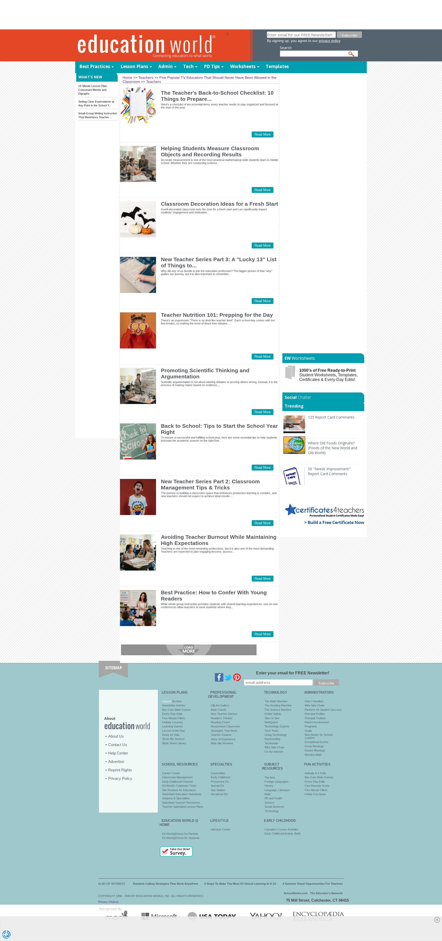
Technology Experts (276, 726)
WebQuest (271, 722)
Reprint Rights (120, 770)
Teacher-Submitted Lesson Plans (182, 806)
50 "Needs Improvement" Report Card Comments (329, 471)
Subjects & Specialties (176, 798)
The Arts (269, 777)
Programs (311, 726)
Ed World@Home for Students (181, 837)
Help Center (118, 753)
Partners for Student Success (323, 709)
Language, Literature (277, 790)
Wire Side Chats (274, 747)
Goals (308, 730)
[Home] (150, 45)
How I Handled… (315, 701)
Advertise (116, 761)
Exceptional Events (316, 741)
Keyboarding (272, 738)
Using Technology (275, 734)
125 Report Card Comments (331, 417)
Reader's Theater (222, 718)
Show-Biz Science (173, 738)
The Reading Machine (278, 705)
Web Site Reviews (222, 743)
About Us (116, 736)
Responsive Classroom (225, 726)
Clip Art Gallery (220, 705)
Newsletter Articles (173, 705)
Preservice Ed (219, 781)
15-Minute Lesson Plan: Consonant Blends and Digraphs (92, 89)
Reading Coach (220, 722)
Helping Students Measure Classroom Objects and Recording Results (210, 151)
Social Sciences (274, 806)
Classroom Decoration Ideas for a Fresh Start (219, 204)
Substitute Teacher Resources (181, 802)
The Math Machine (276, 701)
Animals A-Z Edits (315, 773)
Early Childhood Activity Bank (282, 833)
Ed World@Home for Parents (180, 833)
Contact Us (117, 744)
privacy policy (329, 41)
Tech (188, 66)
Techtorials (271, 743)
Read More (263, 134)
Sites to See (271, 718)
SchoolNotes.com (296, 893)
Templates (277, 66)
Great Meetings (314, 746)
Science (269, 802)
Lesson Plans (134, 66)
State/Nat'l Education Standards (181, 794)
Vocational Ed (219, 794)
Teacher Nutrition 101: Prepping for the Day (217, 315)
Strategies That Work (224, 730)
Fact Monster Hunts (317, 785)
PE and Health (273, 798)
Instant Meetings (315, 750)
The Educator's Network (326, 893)
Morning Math (313, 754)
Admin (165, 66)
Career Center (171, 773)
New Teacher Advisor (224, 713)
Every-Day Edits (172, 713)
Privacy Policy (120, 778)
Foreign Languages (276, 781)
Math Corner (218, 709)
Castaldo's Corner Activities (281, 829)
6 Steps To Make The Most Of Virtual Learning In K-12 (240, 883)
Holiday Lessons (172, 722)
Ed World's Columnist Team (179, 785)
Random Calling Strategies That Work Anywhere (165, 883)
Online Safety (272, 713)
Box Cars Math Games (176, 709)
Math (267, 794)
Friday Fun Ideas (315, 794)
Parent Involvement (317, 722)
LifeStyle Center (220, 829)
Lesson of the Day (173, 730)
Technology (271, 811)
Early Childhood (220, 777)
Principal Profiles (315, 713)
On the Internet (273, 751)
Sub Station (218, 790)
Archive (176, 701)
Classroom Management (177, 777)
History (268, 785)
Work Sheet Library (174, 743)
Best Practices (94, 66)
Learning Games (172, 726)
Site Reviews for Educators (179, 790)
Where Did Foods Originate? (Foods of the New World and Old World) (332, 448)
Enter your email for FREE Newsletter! (292, 673)
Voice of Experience (223, 739)
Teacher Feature (221, 734)
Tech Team (271, 730)
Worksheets (243, 66)
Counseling (218, 773)
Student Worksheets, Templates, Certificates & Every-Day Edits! (328, 375)
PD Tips (212, 66)
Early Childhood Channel (177, 781)
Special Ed (217, 785)
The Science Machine (277, 709)
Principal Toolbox (315, 718)
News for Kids (171, 734)
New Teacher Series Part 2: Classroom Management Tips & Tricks (210, 484)
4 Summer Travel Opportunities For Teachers (313, 883)
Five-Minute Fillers (173, 718)
